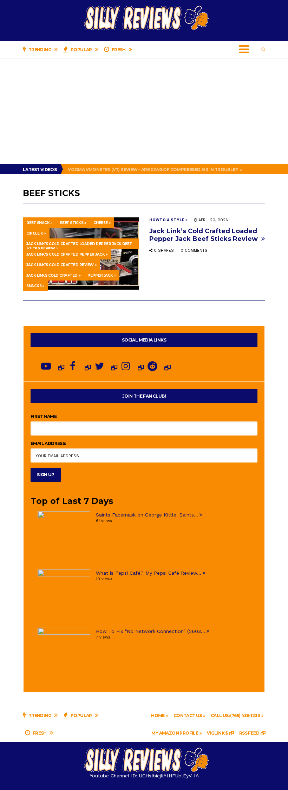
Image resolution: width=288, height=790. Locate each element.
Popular (81, 49)
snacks (33, 286)
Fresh (118, 49)
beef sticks (72, 223)
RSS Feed (249, 733)
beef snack (38, 223)
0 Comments (194, 250)
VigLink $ (217, 733)
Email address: (48, 443)
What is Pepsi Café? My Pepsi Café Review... (148, 573)
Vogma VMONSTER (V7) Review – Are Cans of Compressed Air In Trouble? (153, 169)
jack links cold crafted (52, 275)
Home (158, 715)
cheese (100, 223)
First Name (44, 416)
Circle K (34, 233)
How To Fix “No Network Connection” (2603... (150, 631)
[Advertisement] (144, 111)
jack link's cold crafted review (60, 265)
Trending (39, 49)
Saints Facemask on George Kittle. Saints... (147, 515)
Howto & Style (166, 220)
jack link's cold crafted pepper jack (65, 254)
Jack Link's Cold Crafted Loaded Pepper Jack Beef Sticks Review (79, 245)
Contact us (188, 715)
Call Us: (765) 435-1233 (235, 715)
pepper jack (100, 275)
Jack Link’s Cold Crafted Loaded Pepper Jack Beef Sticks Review (204, 235)
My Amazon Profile (174, 733)
